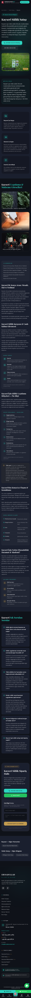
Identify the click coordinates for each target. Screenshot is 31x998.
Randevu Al (25, 2)
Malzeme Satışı (5, 909)
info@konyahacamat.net (8, 944)
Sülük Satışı (11, 10)
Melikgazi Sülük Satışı (8, 855)
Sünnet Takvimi (6, 912)
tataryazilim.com (15, 988)
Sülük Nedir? (5, 964)
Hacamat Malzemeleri (8, 959)
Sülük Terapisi (5, 898)
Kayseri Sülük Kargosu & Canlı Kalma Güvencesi (15, 268)
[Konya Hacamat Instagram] (3, 888)
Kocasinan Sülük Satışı (22, 855)
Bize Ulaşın (4, 914)
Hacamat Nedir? (6, 962)
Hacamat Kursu (7, 954)
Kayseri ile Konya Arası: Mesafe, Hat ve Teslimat (15, 266)
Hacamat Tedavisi (6, 901)
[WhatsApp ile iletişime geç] (26, 985)
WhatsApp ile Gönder (16, 823)
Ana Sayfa (4, 10)
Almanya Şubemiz (6, 904)
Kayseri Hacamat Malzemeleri (10, 845)
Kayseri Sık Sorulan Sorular (10, 278)
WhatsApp (24, 991)
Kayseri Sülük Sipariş (13, 42)
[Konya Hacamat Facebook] (7, 888)
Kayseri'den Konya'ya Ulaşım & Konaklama (13, 272)
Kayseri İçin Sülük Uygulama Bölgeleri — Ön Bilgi (15, 270)
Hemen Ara (8, 991)
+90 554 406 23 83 (10, 48)
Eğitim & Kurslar (6, 906)
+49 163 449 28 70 (8, 939)
